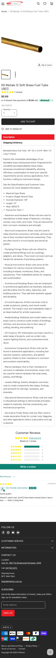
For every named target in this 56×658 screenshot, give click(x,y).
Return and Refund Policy (12, 646)
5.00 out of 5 (35, 438)
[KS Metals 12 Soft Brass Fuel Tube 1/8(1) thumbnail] (5, 74)
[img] (6, 484)
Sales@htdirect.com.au (11, 581)
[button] (7, 92)
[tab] (28, 137)
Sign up (8, 613)
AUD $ (6, 627)
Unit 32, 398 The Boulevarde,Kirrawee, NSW (21, 563)
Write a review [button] (28, 466)
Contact (22, 649)
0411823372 (11, 568)
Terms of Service (8, 649)
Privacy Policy (31, 646)
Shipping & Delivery (12, 143)
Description (9, 137)
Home (4, 11)
